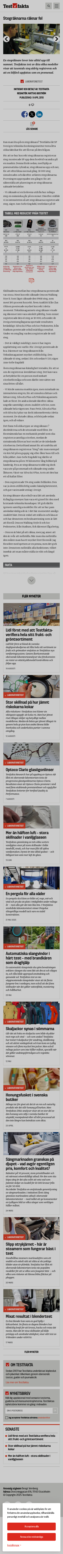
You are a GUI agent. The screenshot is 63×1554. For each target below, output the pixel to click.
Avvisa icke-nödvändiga (31, 1536)
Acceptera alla (32, 1526)
